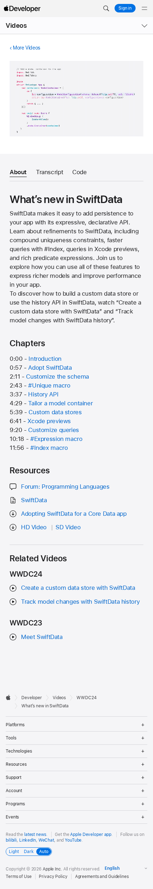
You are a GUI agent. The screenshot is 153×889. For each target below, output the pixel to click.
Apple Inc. (52, 869)
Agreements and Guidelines (102, 876)
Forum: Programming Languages (65, 486)
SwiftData (34, 500)
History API (43, 394)
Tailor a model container (60, 403)
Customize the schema (57, 376)
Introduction (45, 358)
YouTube (73, 840)
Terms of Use (19, 876)
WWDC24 (86, 697)
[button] (106, 8)
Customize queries (53, 429)
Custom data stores (54, 412)
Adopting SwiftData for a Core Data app (74, 513)
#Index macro (49, 447)
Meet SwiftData (42, 636)
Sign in (125, 8)
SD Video (68, 527)
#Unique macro (49, 385)
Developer (31, 697)
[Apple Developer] (22, 8)
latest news (35, 834)
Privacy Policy (53, 876)
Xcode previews (49, 421)
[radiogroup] (29, 851)
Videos (16, 25)
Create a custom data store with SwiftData (78, 587)
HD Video (34, 527)
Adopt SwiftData (50, 367)
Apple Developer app (90, 834)
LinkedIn (27, 840)
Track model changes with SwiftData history (80, 601)
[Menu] (144, 8)
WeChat (46, 840)
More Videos (26, 48)
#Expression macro (56, 438)
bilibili (11, 840)
